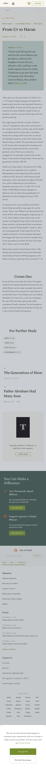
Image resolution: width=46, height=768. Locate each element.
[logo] (13, 3)
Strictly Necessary (23, 760)
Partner (37, 3)
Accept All (23, 751)
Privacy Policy (24, 743)
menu (6, 3)
